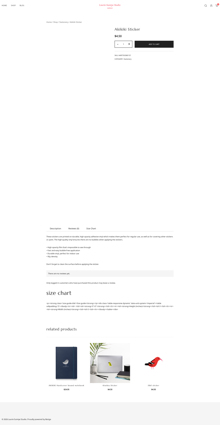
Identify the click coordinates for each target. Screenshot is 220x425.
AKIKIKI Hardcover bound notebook (66, 385)
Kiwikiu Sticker (110, 385)
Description (55, 228)
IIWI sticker (153, 385)
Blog (22, 5)
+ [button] (129, 44)
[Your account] (211, 5)
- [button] (117, 44)
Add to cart (154, 44)
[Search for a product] (205, 5)
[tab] (55, 228)
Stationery (63, 22)
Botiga (48, 419)
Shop (13, 5)
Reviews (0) (73, 228)
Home (4, 5)
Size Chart (91, 228)
